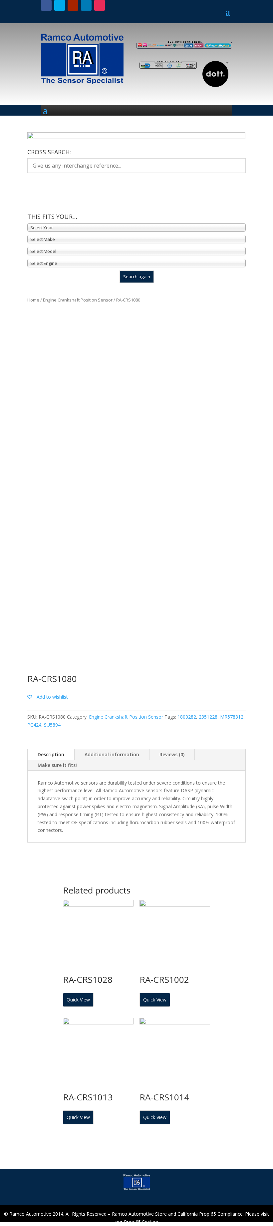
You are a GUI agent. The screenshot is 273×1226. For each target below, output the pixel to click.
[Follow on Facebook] (46, 5)
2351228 (208, 717)
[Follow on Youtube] (73, 5)
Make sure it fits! (57, 765)
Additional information (112, 754)
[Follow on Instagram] (99, 5)
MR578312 (231, 717)
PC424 (34, 725)
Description (51, 754)
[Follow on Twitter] (59, 5)
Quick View (78, 999)
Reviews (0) (171, 754)
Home (33, 300)
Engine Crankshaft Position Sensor (78, 300)
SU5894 (52, 725)
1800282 (186, 717)
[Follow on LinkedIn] (86, 5)
